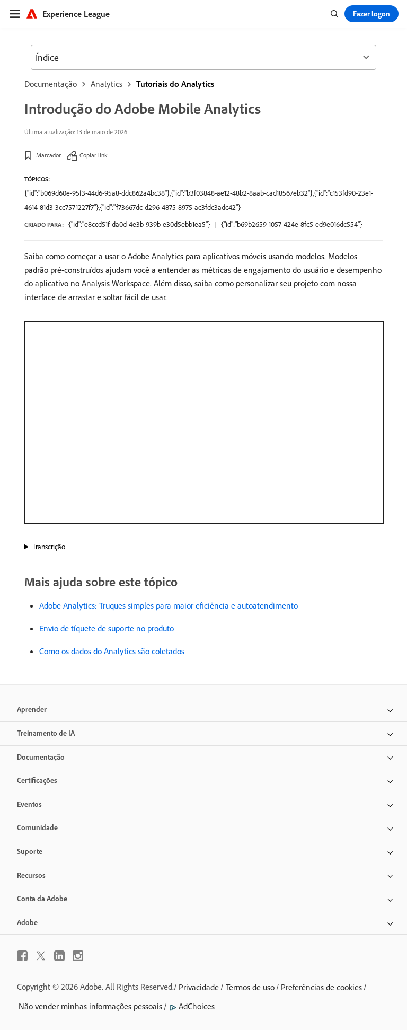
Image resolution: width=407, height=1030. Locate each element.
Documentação (50, 83)
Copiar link (93, 155)
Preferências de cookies (321, 987)
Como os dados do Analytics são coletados (111, 651)
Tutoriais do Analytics (175, 83)
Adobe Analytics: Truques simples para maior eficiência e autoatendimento (168, 605)
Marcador (48, 155)
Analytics (106, 83)
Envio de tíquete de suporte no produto (106, 628)
